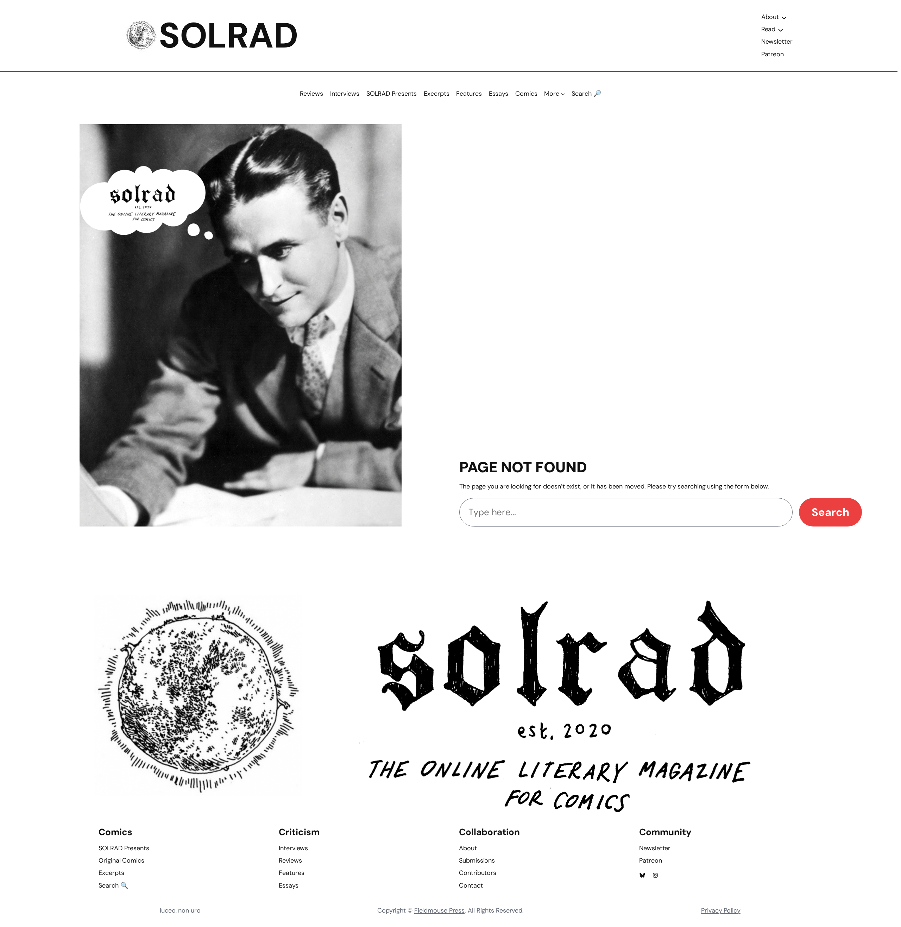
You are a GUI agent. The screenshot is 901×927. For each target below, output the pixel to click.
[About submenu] (784, 17)
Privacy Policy (721, 910)
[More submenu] (563, 94)
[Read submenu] (780, 29)
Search (830, 512)
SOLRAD (228, 35)
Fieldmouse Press (439, 910)
